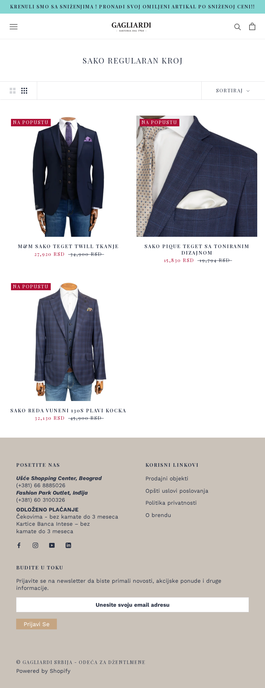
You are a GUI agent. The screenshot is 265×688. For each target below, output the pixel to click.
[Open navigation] (13, 26)
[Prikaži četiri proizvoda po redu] (24, 90)
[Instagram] (35, 544)
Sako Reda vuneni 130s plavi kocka (68, 410)
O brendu (158, 515)
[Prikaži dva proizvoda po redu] (13, 90)
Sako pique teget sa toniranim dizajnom (196, 249)
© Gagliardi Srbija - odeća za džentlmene (81, 662)
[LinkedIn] (68, 544)
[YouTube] (52, 544)
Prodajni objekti (166, 478)
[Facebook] (19, 544)
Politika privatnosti (171, 502)
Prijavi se (36, 624)
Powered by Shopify (43, 671)
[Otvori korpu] (252, 26)
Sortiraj (230, 90)
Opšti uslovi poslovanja (176, 490)
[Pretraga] (237, 26)
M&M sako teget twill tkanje (68, 246)
